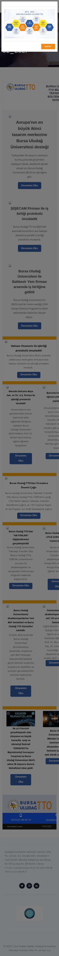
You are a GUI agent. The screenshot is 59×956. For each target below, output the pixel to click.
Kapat (48, 46)
